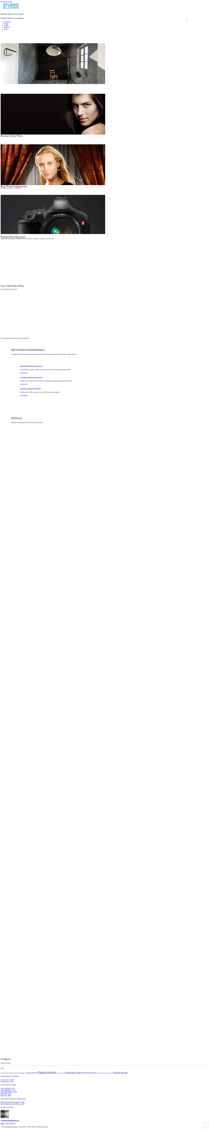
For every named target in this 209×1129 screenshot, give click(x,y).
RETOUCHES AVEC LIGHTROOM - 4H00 (12, 1104)
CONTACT (7, 27)
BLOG (5, 29)
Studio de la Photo (11, 1127)
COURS (6, 25)
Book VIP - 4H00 (6, 1095)
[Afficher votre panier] (207, 18)
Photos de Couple (73, 1072)
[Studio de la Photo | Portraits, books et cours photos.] (11, 10)
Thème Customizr (42, 1127)
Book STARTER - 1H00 (7, 1088)
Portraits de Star (120, 1072)
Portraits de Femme (108, 1072)
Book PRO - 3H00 (6, 1094)
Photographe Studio (5, 1072)
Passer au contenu (6, 1)
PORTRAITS (7, 22)
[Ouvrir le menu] (1, 34)
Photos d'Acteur (32, 1073)
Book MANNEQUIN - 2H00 (9, 1092)
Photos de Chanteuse (60, 1072)
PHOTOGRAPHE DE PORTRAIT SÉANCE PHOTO (31, 366)
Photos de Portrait (100, 1072)
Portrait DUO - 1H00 (7, 1081)
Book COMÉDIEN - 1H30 (8, 1090)
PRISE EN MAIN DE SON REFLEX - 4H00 (12, 1102)
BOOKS (6, 24)
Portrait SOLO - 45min (7, 1080)
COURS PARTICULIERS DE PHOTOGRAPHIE (30, 388)
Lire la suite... (24, 373)
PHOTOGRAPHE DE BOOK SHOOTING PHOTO (31, 377)
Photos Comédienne (22, 1072)
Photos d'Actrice (47, 1072)
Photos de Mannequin (88, 1073)
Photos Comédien (13, 1072)
